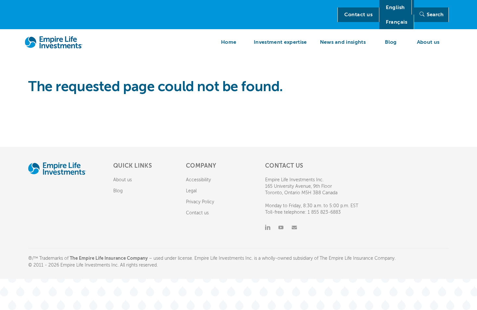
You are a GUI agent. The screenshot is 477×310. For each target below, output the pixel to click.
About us (122, 179)
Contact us (358, 15)
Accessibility (198, 179)
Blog (118, 190)
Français (396, 22)
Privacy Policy (200, 201)
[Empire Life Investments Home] (53, 42)
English (395, 7)
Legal (191, 190)
